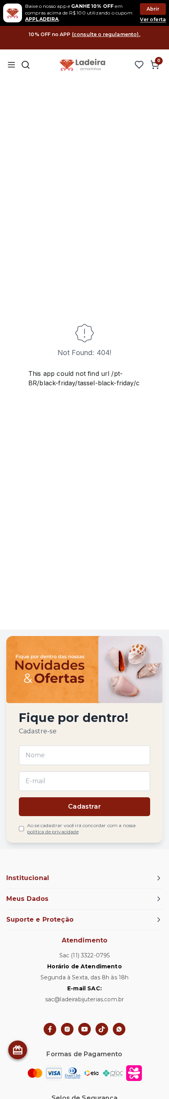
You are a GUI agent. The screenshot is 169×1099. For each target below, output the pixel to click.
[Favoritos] (139, 64)
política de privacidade (53, 832)
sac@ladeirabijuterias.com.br (84, 999)
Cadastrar (84, 806)
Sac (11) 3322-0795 (84, 955)
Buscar (25, 64)
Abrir (153, 9)
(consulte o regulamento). (106, 34)
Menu (11, 64)
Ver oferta (153, 19)
